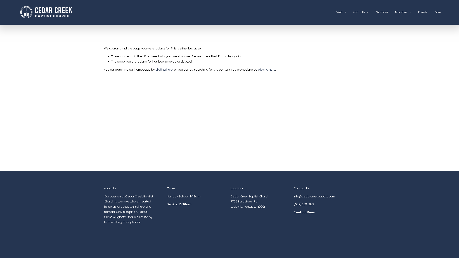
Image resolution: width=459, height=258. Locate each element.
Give (437, 12)
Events (422, 12)
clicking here (164, 70)
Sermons (382, 12)
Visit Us (341, 12)
